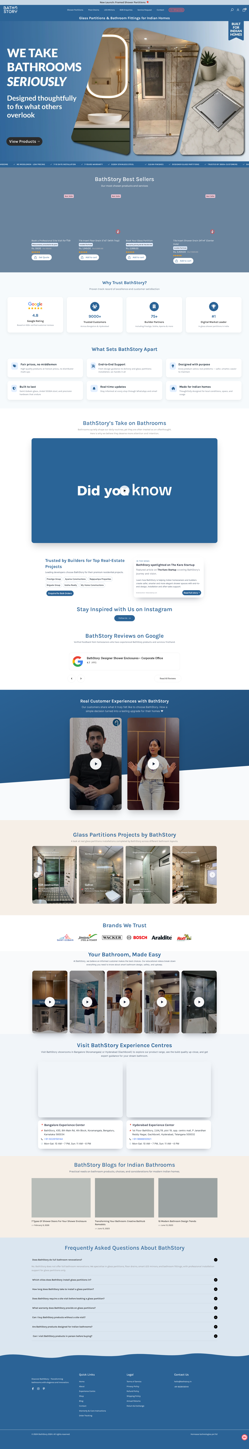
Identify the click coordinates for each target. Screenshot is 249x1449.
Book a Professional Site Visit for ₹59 (51, 240)
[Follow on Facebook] (33, 1388)
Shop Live (177, 10)
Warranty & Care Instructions (92, 1411)
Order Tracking (85, 1415)
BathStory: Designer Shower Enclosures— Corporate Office (125, 658)
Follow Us (123, 618)
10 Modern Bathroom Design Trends (177, 1221)
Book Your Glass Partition (139, 240)
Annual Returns (133, 1401)
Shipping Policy (134, 1396)
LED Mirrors (109, 10)
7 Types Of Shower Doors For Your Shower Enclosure (59, 1221)
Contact (160, 10)
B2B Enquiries (126, 10)
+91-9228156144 (53, 1139)
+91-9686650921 (141, 1139)
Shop (81, 1396)
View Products (22, 141)
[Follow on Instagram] (38, 1388)
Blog (81, 1401)
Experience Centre (87, 1391)
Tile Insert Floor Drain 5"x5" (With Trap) (99, 240)
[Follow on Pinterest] (44, 1388)
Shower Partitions (75, 10)
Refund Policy (133, 1391)
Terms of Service (134, 1381)
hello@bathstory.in (183, 1381)
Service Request (144, 10)
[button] (36, 251)
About (81, 1386)
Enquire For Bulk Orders (60, 593)
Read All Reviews (168, 678)
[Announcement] (124, 2)
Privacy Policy (133, 1386)
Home (81, 1381)
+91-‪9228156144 (181, 1386)
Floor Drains (93, 10)
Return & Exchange (135, 1406)
